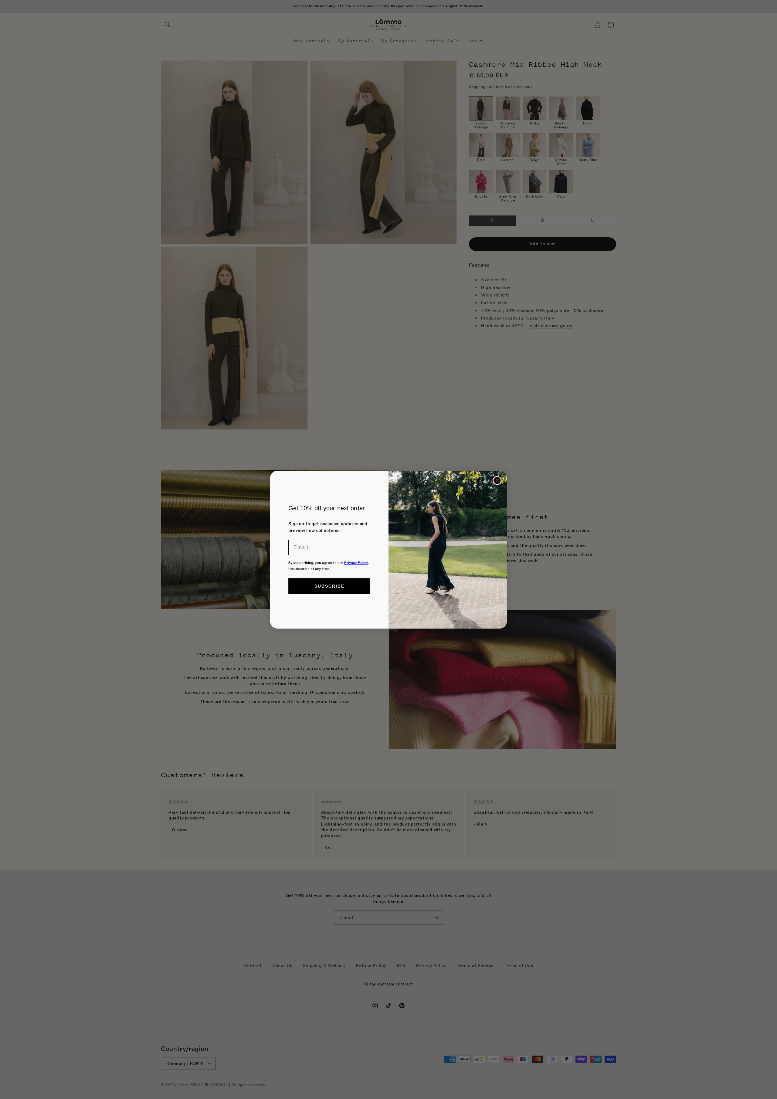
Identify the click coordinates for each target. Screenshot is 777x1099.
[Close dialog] (497, 480)
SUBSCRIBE (329, 586)
